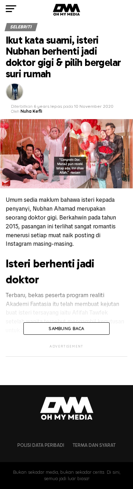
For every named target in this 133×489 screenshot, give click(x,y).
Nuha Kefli (31, 111)
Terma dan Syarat (94, 445)
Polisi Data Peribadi (40, 445)
